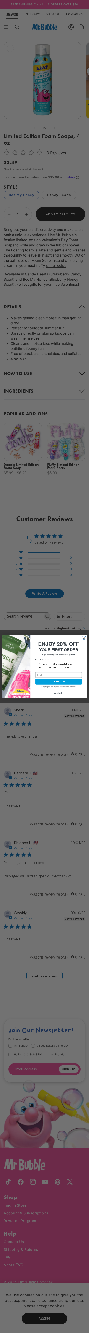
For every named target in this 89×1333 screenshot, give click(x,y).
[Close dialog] (84, 638)
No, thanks (58, 693)
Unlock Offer (58, 681)
